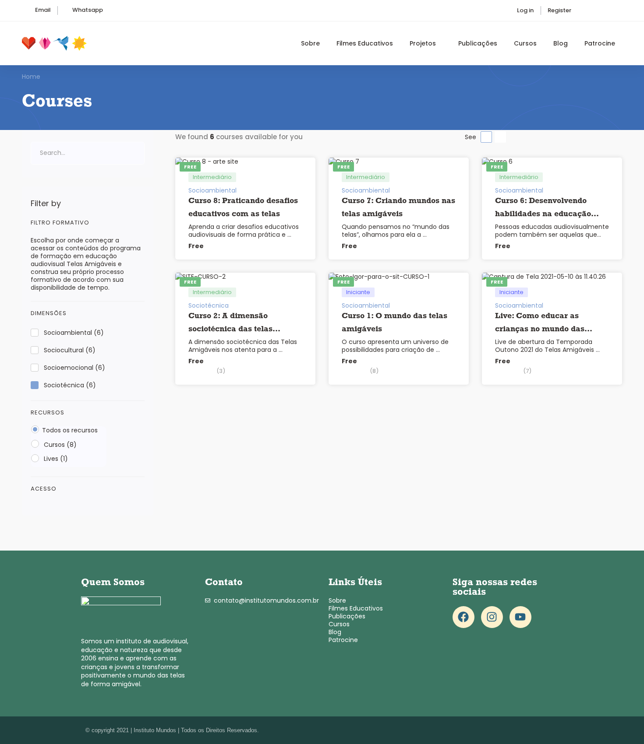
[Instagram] (492, 617)
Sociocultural (70, 350)
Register (559, 10)
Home (31, 76)
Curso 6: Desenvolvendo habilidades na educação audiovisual (543, 214)
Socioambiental (74, 332)
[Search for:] (88, 152)
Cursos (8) (59, 445)
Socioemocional (74, 367)
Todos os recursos (70, 430)
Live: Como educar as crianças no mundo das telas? (539, 329)
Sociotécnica (70, 385)
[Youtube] (520, 617)
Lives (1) (55, 459)
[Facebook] (463, 617)
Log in (525, 10)
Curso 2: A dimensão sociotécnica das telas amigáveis (230, 329)
